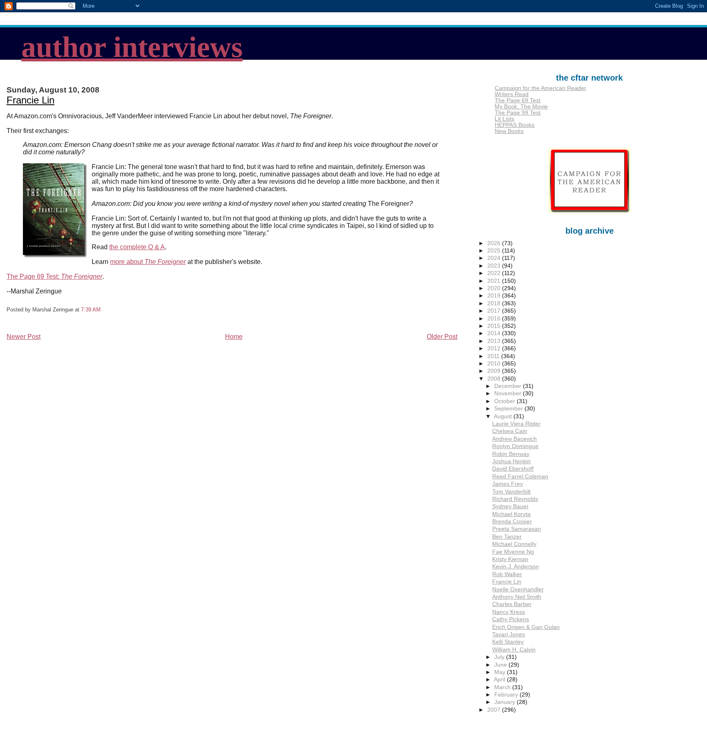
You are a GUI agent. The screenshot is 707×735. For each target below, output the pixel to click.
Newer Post (24, 336)
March (503, 687)
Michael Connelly (514, 544)
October (505, 401)
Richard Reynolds (515, 499)
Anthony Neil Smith (516, 597)
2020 (494, 288)
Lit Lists (504, 119)
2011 (494, 356)
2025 (494, 251)
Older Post (442, 336)
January (505, 702)
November (508, 393)
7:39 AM (91, 310)
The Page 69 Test (517, 100)
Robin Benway (510, 454)
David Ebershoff (513, 469)
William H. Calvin (514, 650)
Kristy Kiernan (510, 559)
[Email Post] (103, 310)
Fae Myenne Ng (513, 552)
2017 (494, 311)
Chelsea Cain (509, 431)
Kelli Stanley (508, 642)
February (507, 695)
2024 (494, 258)
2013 (494, 341)
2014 (494, 333)
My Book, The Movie (521, 107)
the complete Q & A (137, 246)
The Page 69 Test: (54, 276)
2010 (494, 364)
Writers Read (512, 94)
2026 (494, 243)
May (500, 672)
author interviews (132, 47)
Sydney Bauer (510, 506)
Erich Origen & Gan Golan (526, 627)
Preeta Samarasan (516, 529)
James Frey (507, 484)
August (503, 416)
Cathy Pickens (510, 619)
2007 (494, 710)
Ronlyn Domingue (515, 446)
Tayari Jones (508, 634)
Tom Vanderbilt (511, 492)
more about (148, 261)
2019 (494, 296)
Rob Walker (507, 574)
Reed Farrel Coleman (520, 476)
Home (234, 336)
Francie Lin (30, 100)
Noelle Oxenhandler (518, 589)
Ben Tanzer (507, 537)
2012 (494, 348)
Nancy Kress (508, 612)
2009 (494, 371)
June (501, 665)
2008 (494, 379)
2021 (494, 281)
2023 (494, 266)
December (508, 386)
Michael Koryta (511, 514)
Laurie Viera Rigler (516, 424)
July (500, 657)
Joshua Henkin (511, 461)
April (500, 679)
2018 (494, 303)
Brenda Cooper (512, 522)
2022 (494, 273)
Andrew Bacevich (514, 439)
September (509, 409)
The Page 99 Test (517, 113)
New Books (509, 131)
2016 (494, 319)
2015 (494, 326)
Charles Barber (511, 604)
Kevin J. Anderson (515, 567)
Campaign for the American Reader (540, 88)
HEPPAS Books (514, 125)
